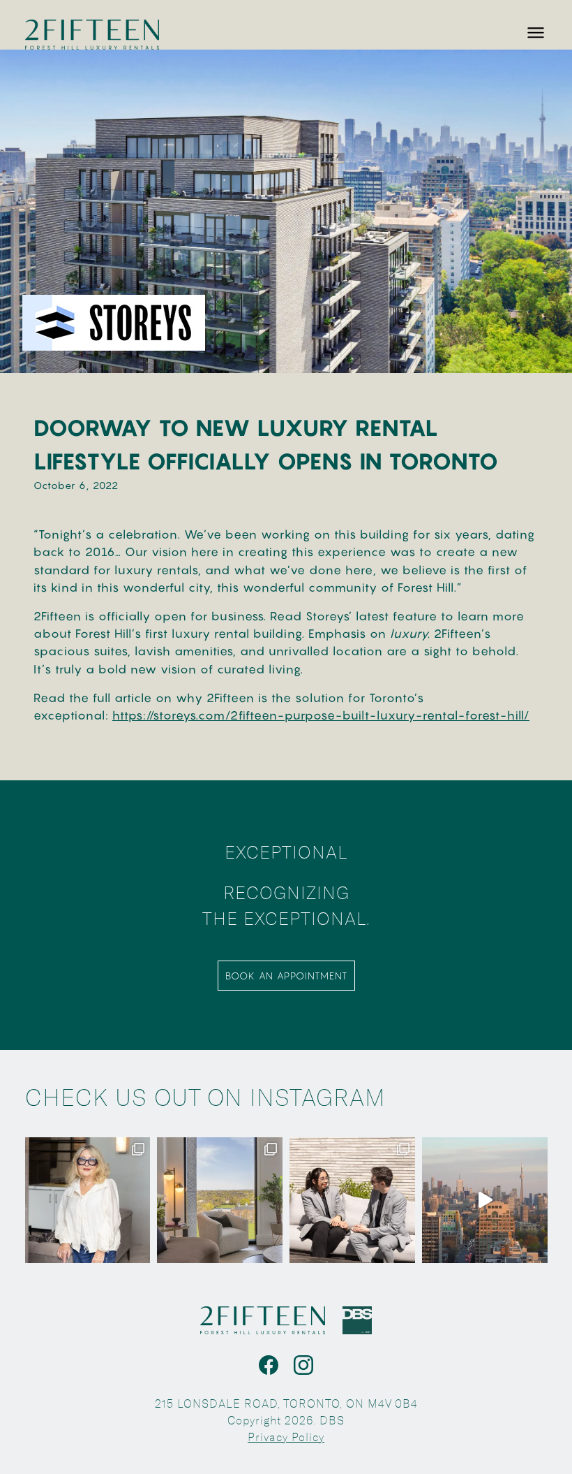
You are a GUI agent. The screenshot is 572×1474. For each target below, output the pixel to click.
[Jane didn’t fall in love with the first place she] (88, 1200)
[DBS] (357, 1320)
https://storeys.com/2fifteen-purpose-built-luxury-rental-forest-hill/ (320, 715)
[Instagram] (303, 1365)
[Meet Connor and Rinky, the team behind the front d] (352, 1200)
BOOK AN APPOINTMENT (286, 976)
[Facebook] (268, 1365)
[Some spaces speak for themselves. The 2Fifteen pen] (485, 1200)
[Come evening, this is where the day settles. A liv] (220, 1200)
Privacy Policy (286, 1437)
